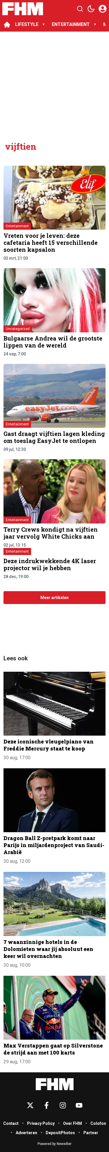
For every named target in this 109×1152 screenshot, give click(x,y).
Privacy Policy (41, 1123)
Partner (90, 1132)
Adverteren (26, 1132)
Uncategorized (18, 329)
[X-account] (30, 1105)
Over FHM (72, 1123)
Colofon (98, 1123)
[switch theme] (91, 9)
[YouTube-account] (79, 1105)
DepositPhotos (60, 1132)
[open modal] (103, 9)
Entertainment (17, 226)
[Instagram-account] (62, 1105)
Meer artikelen (54, 597)
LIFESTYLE (26, 24)
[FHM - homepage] (22, 8)
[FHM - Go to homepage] (55, 1084)
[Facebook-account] (46, 1105)
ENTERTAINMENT (71, 24)
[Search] (79, 8)
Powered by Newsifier (54, 1144)
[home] (6, 24)
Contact (11, 1123)
